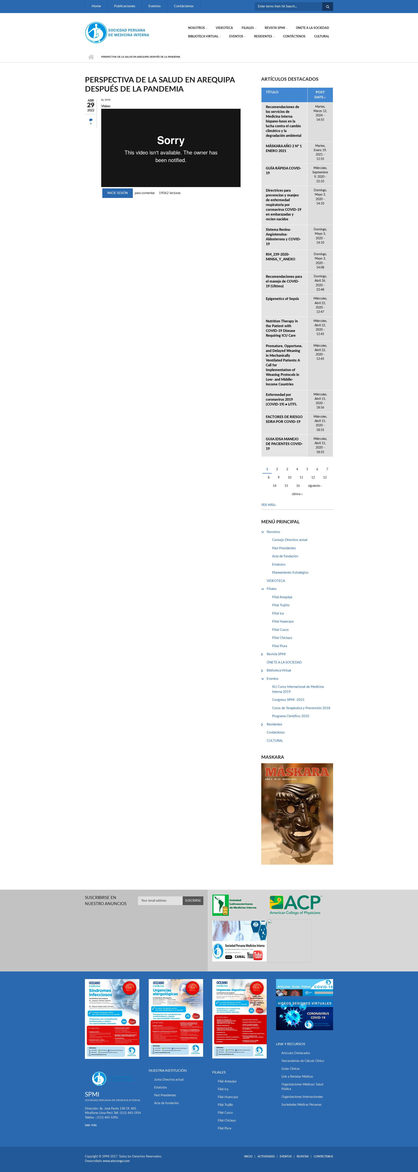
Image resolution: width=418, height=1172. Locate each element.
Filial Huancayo (283, 621)
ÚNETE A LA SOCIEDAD (312, 28)
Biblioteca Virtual (203, 36)
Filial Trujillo (281, 605)
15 (286, 485)
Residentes (263, 36)
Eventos (154, 6)
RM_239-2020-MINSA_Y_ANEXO (280, 257)
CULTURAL (321, 36)
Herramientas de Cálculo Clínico (302, 1061)
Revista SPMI (275, 28)
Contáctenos (184, 6)
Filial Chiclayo (282, 638)
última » (297, 494)
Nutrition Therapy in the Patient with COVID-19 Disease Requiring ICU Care (282, 328)
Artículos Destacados (295, 1053)
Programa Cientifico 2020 (290, 716)
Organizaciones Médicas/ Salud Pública (302, 1087)
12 (313, 477)
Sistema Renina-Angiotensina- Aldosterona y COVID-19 (283, 237)
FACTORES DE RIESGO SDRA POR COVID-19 (284, 419)
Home (96, 6)
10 (289, 477)
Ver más (267, 505)
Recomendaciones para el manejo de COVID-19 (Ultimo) (284, 281)
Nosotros (196, 28)
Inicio (91, 57)
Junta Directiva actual (169, 1079)
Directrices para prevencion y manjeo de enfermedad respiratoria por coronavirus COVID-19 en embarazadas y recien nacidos (283, 205)
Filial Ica (278, 613)
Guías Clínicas (290, 1068)
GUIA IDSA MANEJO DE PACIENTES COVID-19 (284, 443)
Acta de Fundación (285, 556)
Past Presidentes (284, 548)
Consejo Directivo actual (289, 540)
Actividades (266, 1156)
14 (274, 485)
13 (325, 477)
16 (298, 485)
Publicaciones (124, 6)
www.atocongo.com (116, 1161)
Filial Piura (279, 646)
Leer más (91, 1125)
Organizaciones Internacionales (302, 1096)
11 (301, 477)
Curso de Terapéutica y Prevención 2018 (301, 708)
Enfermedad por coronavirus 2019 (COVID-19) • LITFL (281, 399)
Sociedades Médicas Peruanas (301, 1104)
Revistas (303, 1156)
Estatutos (279, 564)
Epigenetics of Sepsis (282, 299)
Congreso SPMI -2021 (288, 700)
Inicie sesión (117, 193)
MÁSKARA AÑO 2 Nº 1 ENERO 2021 (284, 148)
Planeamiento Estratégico (290, 572)
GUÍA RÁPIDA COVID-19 (283, 171)
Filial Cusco (280, 629)
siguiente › (315, 485)
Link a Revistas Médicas (297, 1076)
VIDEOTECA (224, 28)
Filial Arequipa (282, 597)
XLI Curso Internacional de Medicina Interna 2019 (298, 689)
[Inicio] (117, 32)
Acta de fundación (166, 1103)
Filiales (248, 28)
